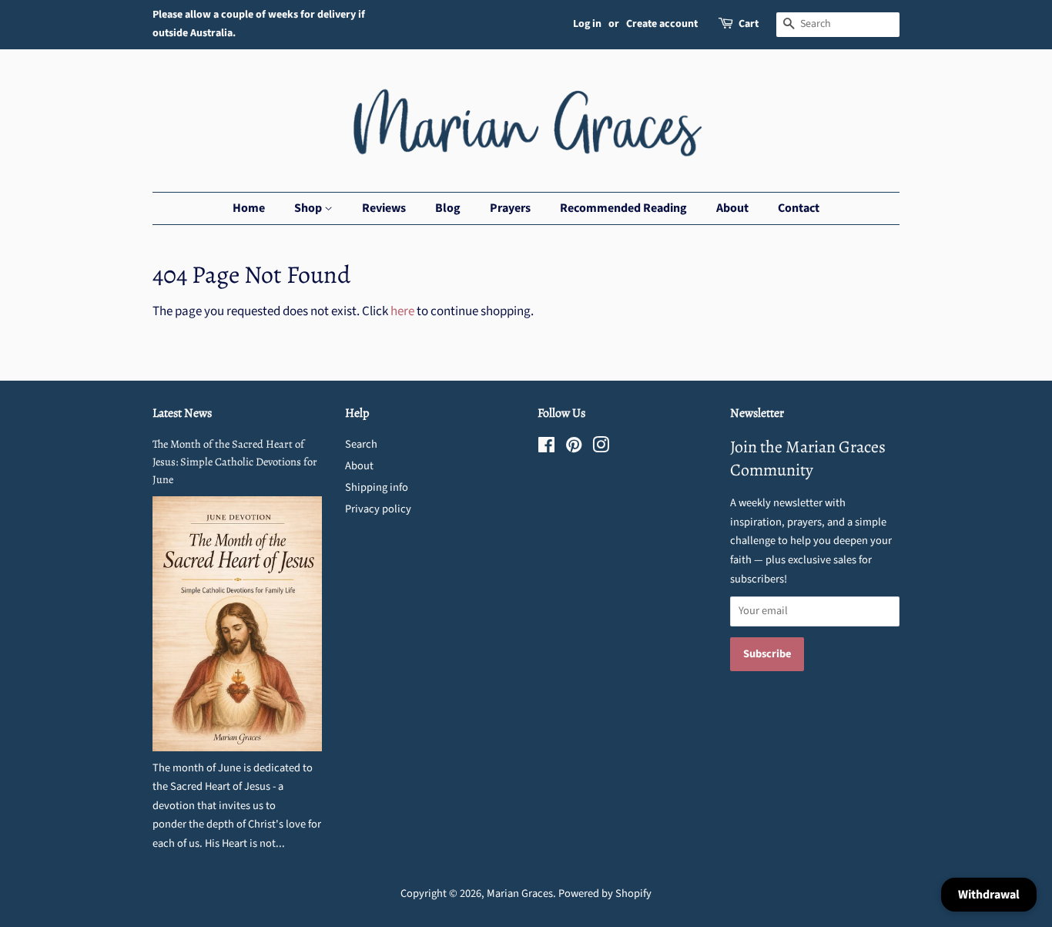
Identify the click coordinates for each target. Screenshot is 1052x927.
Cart (749, 24)
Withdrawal (989, 894)
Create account (662, 24)
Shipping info (376, 487)
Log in (587, 24)
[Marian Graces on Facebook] (546, 448)
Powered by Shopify (605, 893)
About (732, 208)
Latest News (182, 413)
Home (249, 208)
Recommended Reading (623, 208)
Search (361, 444)
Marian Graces (520, 893)
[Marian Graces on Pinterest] (573, 448)
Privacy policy (378, 509)
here (402, 311)
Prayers (510, 208)
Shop (309, 208)
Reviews (384, 208)
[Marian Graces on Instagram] (600, 448)
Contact (798, 208)
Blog (448, 208)
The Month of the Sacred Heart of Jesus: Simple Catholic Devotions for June (234, 461)
